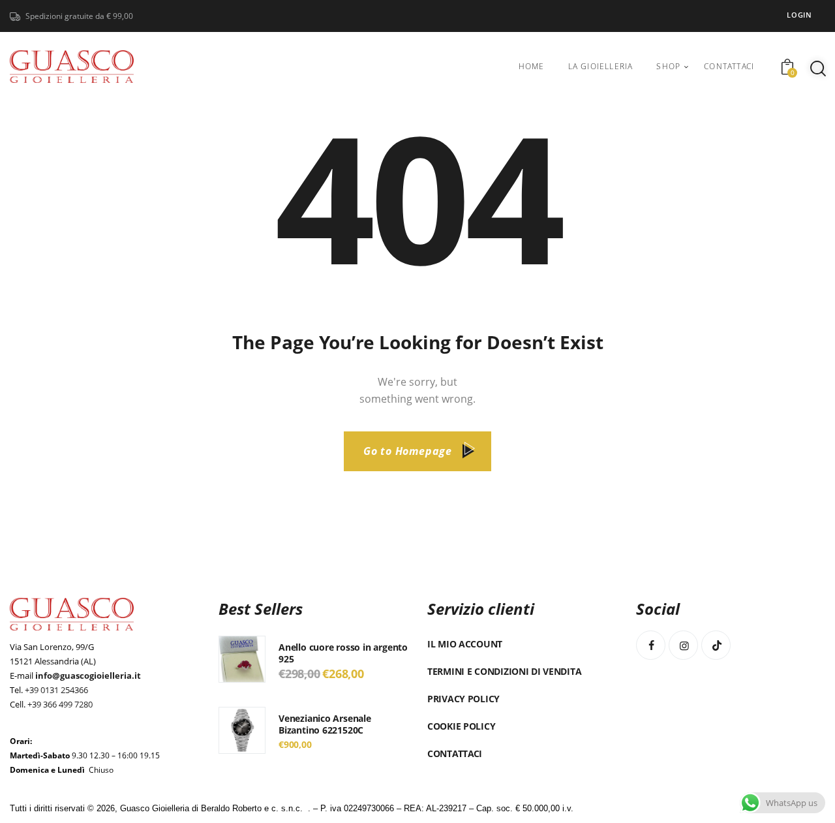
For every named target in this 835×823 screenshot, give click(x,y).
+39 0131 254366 (56, 690)
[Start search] (818, 68)
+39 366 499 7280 (60, 704)
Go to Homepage (407, 451)
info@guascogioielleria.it (88, 675)
